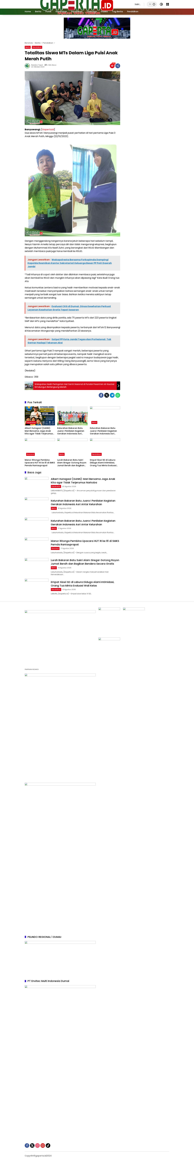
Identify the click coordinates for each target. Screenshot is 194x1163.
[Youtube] (42, 1145)
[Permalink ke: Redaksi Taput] (28, 65)
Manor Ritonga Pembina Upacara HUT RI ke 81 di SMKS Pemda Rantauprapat (40, 463)
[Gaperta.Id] (77, 4)
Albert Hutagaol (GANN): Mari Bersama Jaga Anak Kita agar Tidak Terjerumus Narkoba (39, 431)
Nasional (30, 454)
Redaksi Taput (37, 65)
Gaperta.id (48, 129)
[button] (154, 4)
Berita (27, 47)
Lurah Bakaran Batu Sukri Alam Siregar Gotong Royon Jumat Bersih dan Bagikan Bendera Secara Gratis (71, 463)
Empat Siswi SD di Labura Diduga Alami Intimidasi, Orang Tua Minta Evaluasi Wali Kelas (103, 463)
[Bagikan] (117, 65)
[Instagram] (37, 1145)
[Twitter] (106, 395)
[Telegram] (112, 395)
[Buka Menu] (167, 4)
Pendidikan (37, 47)
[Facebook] (101, 395)
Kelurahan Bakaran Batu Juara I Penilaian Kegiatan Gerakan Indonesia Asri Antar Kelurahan (70, 431)
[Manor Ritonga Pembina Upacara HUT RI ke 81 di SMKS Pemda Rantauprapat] (40, 447)
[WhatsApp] (117, 395)
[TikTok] (48, 1145)
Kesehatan (31, 422)
